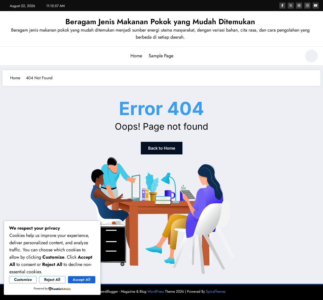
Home (136, 55)
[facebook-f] (282, 6)
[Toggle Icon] (9, 56)
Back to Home (161, 148)
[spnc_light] (311, 56)
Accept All (81, 279)
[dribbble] (299, 6)
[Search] (295, 56)
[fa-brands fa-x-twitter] (291, 6)
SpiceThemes (216, 291)
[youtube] (316, 6)
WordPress (155, 291)
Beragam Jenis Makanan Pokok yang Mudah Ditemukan (160, 21)
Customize (23, 279)
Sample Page (161, 55)
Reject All (52, 279)
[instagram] (307, 6)
